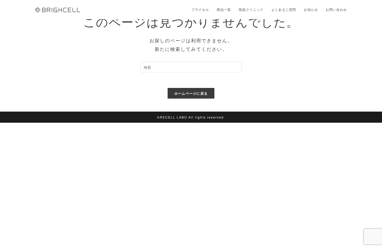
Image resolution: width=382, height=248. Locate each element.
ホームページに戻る (191, 93)
